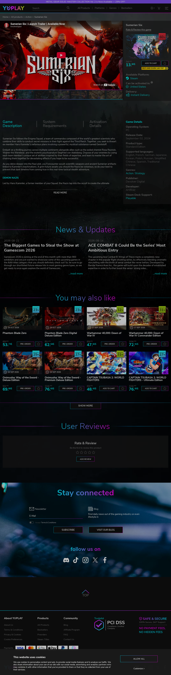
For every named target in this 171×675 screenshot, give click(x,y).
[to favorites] (164, 63)
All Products (43, 625)
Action (28, 17)
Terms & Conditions (48, 522)
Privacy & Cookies (12, 634)
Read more (60, 192)
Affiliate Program (72, 629)
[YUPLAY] (13, 8)
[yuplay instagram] (86, 560)
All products (17, 17)
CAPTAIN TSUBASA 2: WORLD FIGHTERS (105, 379)
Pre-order (25, 344)
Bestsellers (42, 629)
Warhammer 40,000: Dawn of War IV (104, 334)
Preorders (42, 634)
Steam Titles (43, 639)
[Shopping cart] (158, 8)
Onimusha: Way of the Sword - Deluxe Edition (21, 379)
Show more (85, 405)
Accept (45, 522)
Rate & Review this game (138, 29)
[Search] (68, 8)
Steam (134, 78)
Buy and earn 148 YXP (153, 68)
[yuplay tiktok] (76, 560)
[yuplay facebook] (105, 560)
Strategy (140, 173)
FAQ (66, 634)
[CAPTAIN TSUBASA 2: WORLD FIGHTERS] (106, 363)
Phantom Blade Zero (14, 333)
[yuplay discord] (66, 560)
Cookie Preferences (13, 639)
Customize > (139, 668)
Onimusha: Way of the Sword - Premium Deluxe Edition (63, 379)
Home (5, 17)
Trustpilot (99, 618)
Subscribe (68, 529)
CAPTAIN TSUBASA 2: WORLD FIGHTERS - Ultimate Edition (147, 379)
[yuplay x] (95, 560)
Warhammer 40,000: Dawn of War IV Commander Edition (146, 334)
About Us (8, 625)
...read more (76, 273)
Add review (85, 459)
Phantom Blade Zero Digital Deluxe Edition (61, 334)
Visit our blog (106, 529)
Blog (66, 625)
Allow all (139, 658)
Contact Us (69, 639)
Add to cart (151, 63)
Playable (131, 198)
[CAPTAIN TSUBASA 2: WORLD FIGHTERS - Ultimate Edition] (148, 363)
